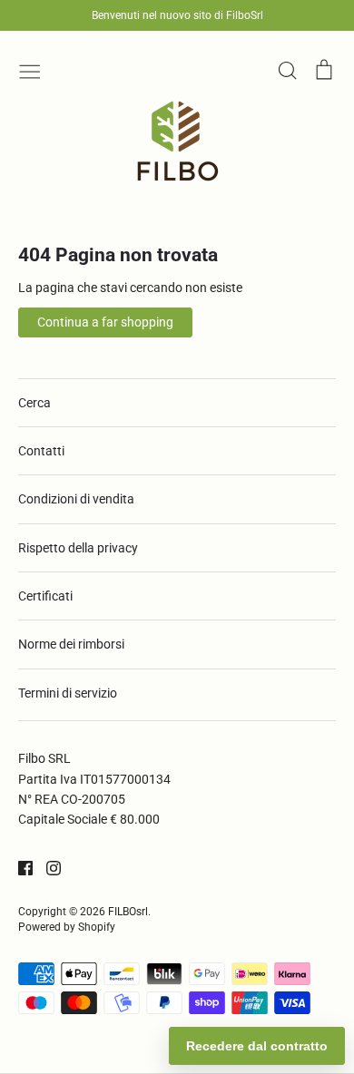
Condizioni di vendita (76, 499)
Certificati (45, 596)
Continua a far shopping (105, 322)
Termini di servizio (67, 693)
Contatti (41, 451)
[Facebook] (19, 867)
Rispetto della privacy (78, 548)
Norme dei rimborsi (71, 644)
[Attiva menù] (30, 70)
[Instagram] (47, 867)
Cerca (34, 402)
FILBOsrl (128, 911)
